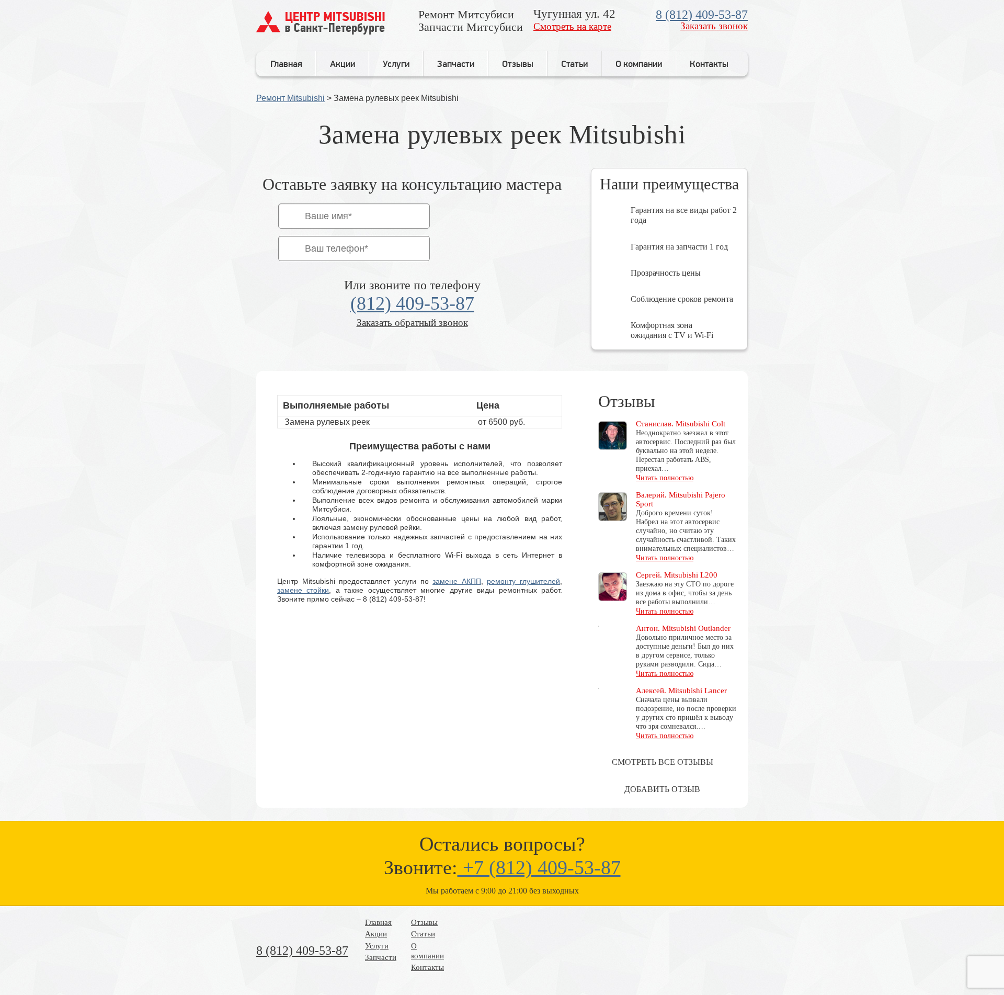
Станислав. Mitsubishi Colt (680, 424)
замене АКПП (456, 581)
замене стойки (303, 590)
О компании (638, 63)
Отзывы (517, 63)
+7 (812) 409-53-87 (539, 867)
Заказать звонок (714, 26)
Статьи (574, 63)
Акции (342, 63)
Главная (286, 63)
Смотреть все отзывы (662, 761)
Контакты (709, 63)
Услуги (396, 63)
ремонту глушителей (523, 581)
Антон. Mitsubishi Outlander (683, 628)
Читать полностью (664, 478)
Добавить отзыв (662, 789)
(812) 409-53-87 (412, 303)
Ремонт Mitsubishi (290, 98)
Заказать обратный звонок (412, 322)
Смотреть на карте (572, 26)
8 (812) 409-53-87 (702, 14)
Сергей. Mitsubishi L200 (676, 575)
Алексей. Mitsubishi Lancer (681, 690)
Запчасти (455, 63)
